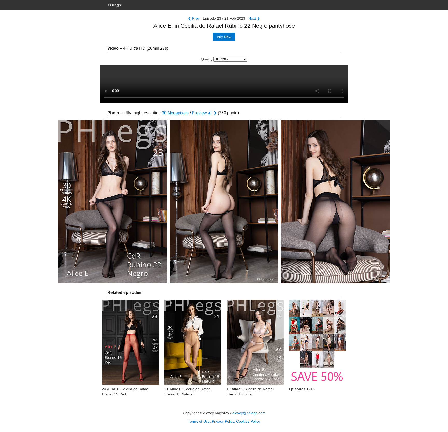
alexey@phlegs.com (248, 413)
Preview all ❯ (204, 113)
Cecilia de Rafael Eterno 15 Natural (187, 391)
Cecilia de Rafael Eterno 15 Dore (250, 391)
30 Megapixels (175, 113)
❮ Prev (194, 18)
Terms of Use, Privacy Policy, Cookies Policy (224, 421)
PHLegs (114, 5)
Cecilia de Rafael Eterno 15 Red (125, 391)
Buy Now (224, 37)
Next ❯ (254, 18)
